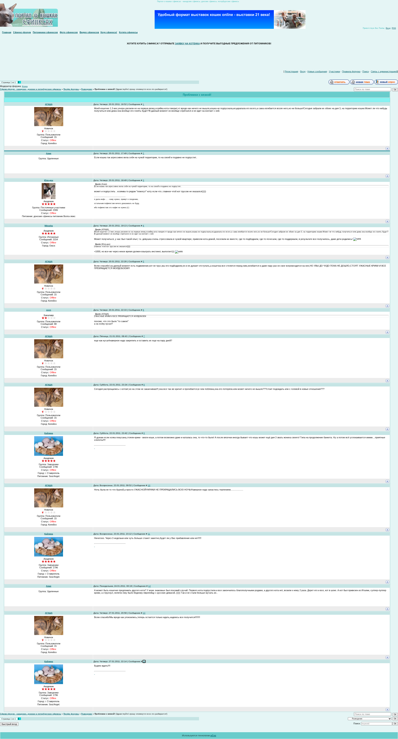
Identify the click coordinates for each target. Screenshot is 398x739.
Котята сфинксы (128, 32)
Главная (6, 32)
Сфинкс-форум (22, 32)
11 (149, 534)
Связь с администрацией (384, 71)
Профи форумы (71, 89)
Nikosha (49, 226)
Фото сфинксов (69, 32)
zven (48, 310)
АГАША (48, 104)
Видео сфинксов (89, 32)
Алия (48, 153)
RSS (394, 28)
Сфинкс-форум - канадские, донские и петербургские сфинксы (30, 89)
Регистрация (291, 71)
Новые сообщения (317, 71)
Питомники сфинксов (45, 32)
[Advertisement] (199, 56)
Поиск (365, 71)
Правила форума (351, 71)
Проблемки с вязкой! (105, 89)
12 (149, 586)
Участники (334, 71)
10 (149, 485)
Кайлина (48, 433)
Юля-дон (48, 180)
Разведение (86, 89)
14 (144, 661)
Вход (388, 28)
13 (144, 613)
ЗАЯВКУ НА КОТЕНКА (187, 43)
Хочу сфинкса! (108, 32)
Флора (25, 86)
